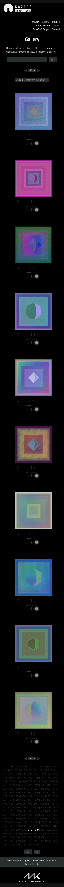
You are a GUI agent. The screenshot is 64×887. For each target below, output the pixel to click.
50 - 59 (52, 766)
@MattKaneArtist (34, 860)
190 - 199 (45, 777)
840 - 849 (14, 833)
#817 (32, 600)
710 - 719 (21, 822)
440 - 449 (21, 800)
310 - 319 (26, 789)
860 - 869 (39, 833)
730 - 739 (45, 822)
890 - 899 (21, 837)
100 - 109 (43, 770)
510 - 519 (51, 803)
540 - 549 (33, 807)
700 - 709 (8, 822)
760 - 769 (26, 826)
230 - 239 (39, 781)
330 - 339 (51, 789)
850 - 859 (26, 833)
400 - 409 (26, 796)
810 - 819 (33, 830)
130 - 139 (26, 774)
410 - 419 (39, 796)
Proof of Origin (41, 29)
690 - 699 (51, 818)
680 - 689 (39, 818)
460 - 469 (45, 800)
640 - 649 (45, 815)
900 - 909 (33, 837)
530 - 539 (21, 807)
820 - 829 (45, 830)
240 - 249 (51, 781)
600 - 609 (51, 811)
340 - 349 (8, 792)
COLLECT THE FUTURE (32, 881)
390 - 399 (14, 796)
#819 (32, 733)
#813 (32, 334)
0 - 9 (5, 766)
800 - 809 (21, 830)
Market (56, 22)
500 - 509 (39, 803)
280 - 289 (45, 785)
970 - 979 (8, 844)
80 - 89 (23, 770)
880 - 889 (8, 837)
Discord (56, 29)
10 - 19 (14, 766)
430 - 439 (8, 800)
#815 (32, 467)
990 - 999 (33, 844)
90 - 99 (33, 770)
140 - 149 (39, 774)
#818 (32, 667)
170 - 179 (21, 777)
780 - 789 (51, 826)
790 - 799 (8, 830)
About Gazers (43, 25)
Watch (35, 22)
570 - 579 (14, 811)
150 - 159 (51, 774)
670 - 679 (26, 818)
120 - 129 (14, 774)
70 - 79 (13, 770)
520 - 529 (8, 807)
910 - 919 (45, 837)
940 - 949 (26, 841)
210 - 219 (14, 781)
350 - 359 (21, 792)
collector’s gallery (46, 51)
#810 (32, 135)
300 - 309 (14, 789)
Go (53, 60)
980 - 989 (21, 844)
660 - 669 (14, 818)
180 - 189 (33, 777)
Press (57, 25)
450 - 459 (33, 800)
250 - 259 (8, 785)
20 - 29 (23, 766)
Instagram (52, 860)
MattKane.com (14, 860)
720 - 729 (33, 822)
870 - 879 (51, 833)
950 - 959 (39, 841)
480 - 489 (14, 803)
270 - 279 (33, 785)
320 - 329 (39, 789)
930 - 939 (14, 841)
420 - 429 (51, 796)
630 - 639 (33, 815)
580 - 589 (26, 811)
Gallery (45, 22)
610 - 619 (8, 815)
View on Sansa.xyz (32, 139)
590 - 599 (39, 811)
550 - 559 (45, 807)
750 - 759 (14, 826)
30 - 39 (33, 766)
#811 (32, 201)
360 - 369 (33, 792)
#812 (32, 268)
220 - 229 (26, 781)
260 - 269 (21, 785)
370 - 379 (45, 792)
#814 (32, 401)
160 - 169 (8, 777)
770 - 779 (39, 826)
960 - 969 (51, 841)
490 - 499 (26, 803)
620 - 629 (21, 815)
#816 (32, 534)
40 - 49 (43, 766)
